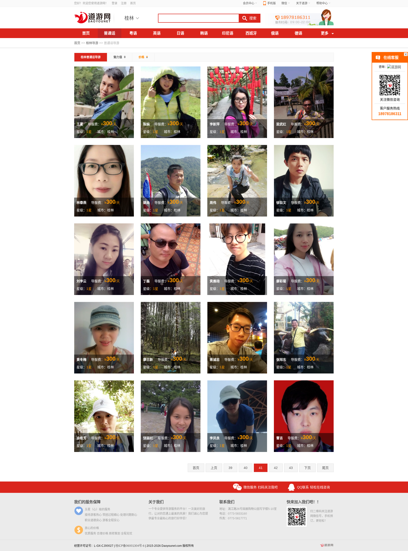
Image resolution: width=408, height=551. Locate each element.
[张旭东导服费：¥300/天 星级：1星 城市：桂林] (304, 337)
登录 (114, 3)
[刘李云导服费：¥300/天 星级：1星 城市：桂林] (104, 259)
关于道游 (301, 3)
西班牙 (251, 33)
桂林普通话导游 (91, 57)
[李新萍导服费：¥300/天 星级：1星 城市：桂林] (237, 102)
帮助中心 (322, 3)
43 (291, 468)
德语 (298, 33)
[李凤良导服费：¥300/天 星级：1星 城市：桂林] (237, 416)
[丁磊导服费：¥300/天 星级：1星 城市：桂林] (170, 259)
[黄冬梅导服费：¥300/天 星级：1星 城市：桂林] (104, 337)
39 (230, 468)
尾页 (325, 468)
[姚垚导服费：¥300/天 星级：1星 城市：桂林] (170, 180)
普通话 (109, 33)
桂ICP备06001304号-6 (129, 545)
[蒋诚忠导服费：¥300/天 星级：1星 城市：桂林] (237, 337)
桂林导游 (92, 43)
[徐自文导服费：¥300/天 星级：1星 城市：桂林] (304, 180)
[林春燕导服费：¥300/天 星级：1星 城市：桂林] (104, 180)
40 (245, 468)
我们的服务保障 (87, 502)
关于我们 (156, 502)
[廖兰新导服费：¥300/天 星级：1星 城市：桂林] (170, 337)
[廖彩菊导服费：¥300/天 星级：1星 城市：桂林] (304, 259)
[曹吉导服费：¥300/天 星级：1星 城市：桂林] (304, 416)
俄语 (275, 33)
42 (276, 468)
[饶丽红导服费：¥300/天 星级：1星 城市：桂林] (170, 416)
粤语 (133, 33)
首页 (133, 3)
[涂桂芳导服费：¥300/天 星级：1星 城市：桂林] (104, 416)
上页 (214, 468)
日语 (180, 33)
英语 (157, 33)
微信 (284, 3)
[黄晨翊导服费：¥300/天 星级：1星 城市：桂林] (237, 259)
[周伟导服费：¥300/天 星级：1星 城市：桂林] (237, 180)
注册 (124, 3)
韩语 (204, 33)
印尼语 (227, 33)
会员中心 (248, 3)
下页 (307, 468)
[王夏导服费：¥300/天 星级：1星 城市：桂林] (104, 102)
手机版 (271, 3)
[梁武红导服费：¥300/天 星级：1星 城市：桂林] (304, 102)
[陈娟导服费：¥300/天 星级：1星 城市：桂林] (170, 102)
